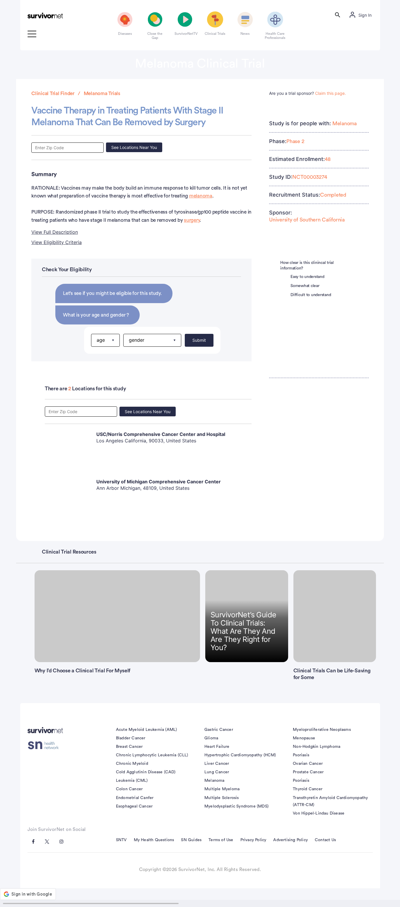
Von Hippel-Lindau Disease (318, 813)
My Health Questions (154, 840)
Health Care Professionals (275, 35)
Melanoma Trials (102, 93)
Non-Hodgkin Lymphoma (316, 747)
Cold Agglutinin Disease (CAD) (146, 772)
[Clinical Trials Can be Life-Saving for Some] (334, 616)
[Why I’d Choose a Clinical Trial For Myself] (117, 616)
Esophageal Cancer (134, 806)
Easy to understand (307, 277)
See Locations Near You (134, 147)
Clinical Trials (215, 33)
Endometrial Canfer (135, 798)
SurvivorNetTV (185, 33)
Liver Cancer (216, 764)
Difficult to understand (310, 295)
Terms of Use (220, 840)
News (244, 33)
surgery (192, 220)
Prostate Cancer (308, 772)
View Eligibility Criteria (56, 242)
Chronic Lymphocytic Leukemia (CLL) (152, 755)
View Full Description (54, 232)
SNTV (121, 840)
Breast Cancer (129, 747)
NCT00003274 (309, 177)
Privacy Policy (253, 840)
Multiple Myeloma (222, 789)
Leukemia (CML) (132, 781)
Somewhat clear (304, 286)
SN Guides (191, 840)
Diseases (125, 33)
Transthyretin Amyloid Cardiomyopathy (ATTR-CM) (330, 801)
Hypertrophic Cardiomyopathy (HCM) (240, 755)
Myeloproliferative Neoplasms (322, 730)
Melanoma (344, 123)
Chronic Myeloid (132, 764)
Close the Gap (155, 35)
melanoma (200, 195)
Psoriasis (301, 755)
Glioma (211, 738)
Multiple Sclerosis (221, 798)
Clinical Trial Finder (52, 93)
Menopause (304, 738)
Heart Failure (217, 747)
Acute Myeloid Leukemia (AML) (146, 730)
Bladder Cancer (131, 738)
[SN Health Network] (45, 745)
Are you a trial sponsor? (307, 93)
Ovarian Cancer (308, 764)
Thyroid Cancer (307, 789)
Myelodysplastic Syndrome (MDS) (236, 806)
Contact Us (325, 840)
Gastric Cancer (218, 730)
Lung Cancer (216, 772)
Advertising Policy (290, 840)
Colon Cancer (129, 789)
